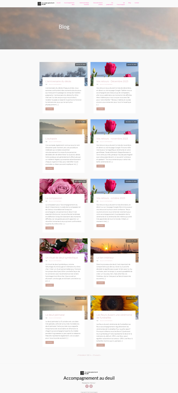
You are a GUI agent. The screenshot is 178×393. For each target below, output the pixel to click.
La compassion (53, 198)
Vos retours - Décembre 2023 (112, 81)
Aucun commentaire (55, 84)
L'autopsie (51, 138)
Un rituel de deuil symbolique (61, 257)
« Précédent (81, 355)
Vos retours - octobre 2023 (110, 198)
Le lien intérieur (105, 257)
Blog (129, 2)
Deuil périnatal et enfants (98, 3)
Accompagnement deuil (69, 3)
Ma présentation (109, 3)
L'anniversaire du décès (58, 81)
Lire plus (49, 108)
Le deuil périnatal (55, 315)
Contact (137, 2)
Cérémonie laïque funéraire (84, 3)
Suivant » (97, 355)
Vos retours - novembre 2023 (112, 138)
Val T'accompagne (121, 3)
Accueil (58, 2)
